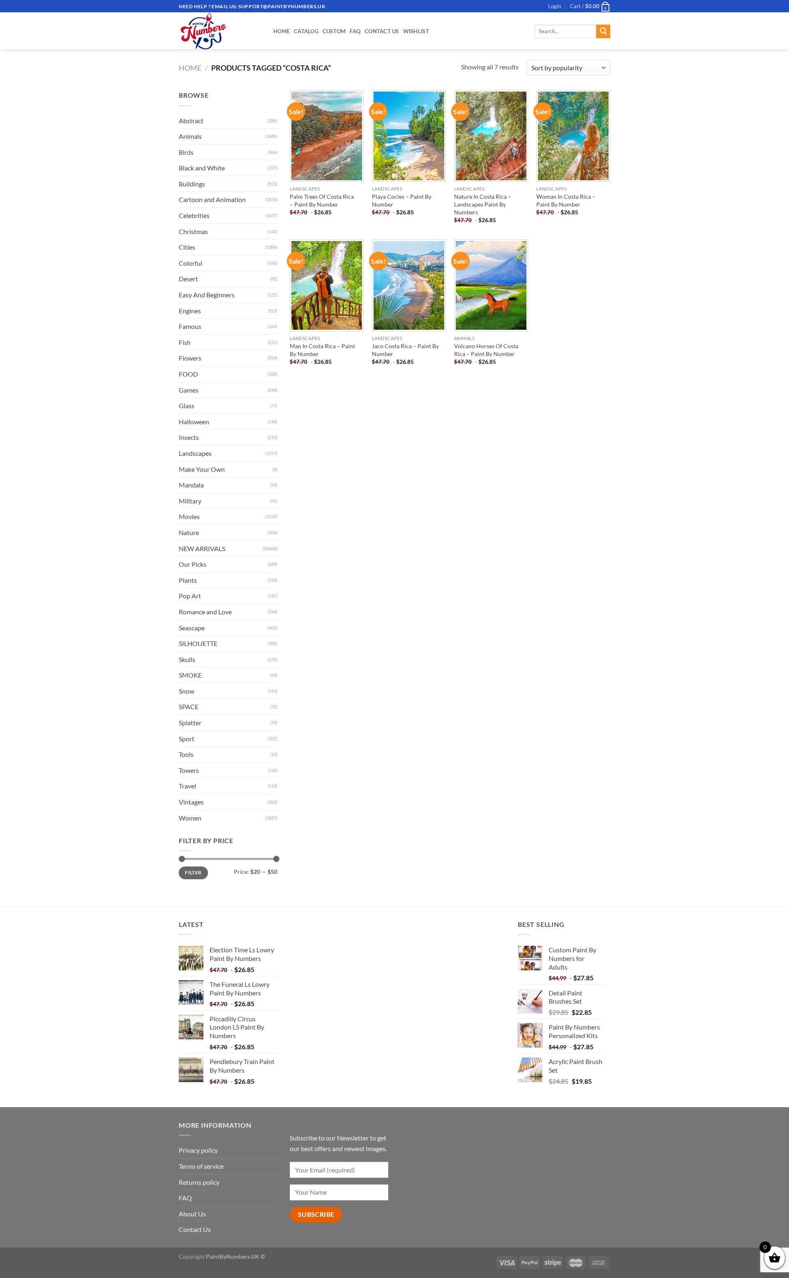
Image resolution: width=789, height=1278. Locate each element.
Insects (189, 437)
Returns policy (199, 1182)
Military (190, 501)
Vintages (191, 802)
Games (188, 390)
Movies (189, 516)
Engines (190, 311)
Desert (188, 279)
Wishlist (416, 31)
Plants (188, 580)
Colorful (190, 263)
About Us (192, 1214)
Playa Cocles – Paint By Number (401, 200)
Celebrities (194, 215)
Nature (189, 532)
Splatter (190, 722)
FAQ (355, 31)
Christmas (193, 231)
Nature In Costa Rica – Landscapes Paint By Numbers (482, 204)
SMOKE (190, 675)
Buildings (192, 184)
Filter (193, 872)
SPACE (188, 706)
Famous (190, 326)
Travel (187, 786)
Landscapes (195, 453)
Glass (186, 405)
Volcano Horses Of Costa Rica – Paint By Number (486, 349)
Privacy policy (198, 1150)
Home (281, 31)
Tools (186, 754)
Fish (185, 342)
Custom (334, 31)
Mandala (191, 485)
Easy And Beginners (207, 295)
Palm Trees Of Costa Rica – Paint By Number (322, 200)
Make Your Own (202, 469)
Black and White (202, 168)
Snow (186, 691)
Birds (186, 152)
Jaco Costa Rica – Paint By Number (405, 349)
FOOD (188, 374)
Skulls (187, 659)
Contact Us (382, 31)
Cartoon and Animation (212, 199)
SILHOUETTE (198, 643)
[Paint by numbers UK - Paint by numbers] (220, 30)
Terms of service (201, 1166)
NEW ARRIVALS (202, 548)
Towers (189, 770)
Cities (187, 247)
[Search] (603, 32)
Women (190, 818)
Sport (186, 738)
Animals (190, 136)
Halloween (194, 421)
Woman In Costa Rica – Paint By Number (565, 200)
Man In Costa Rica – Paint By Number (322, 349)
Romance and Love (205, 612)
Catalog (306, 31)
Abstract (191, 120)
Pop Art (190, 596)
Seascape (192, 628)
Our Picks (192, 564)
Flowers (190, 358)
